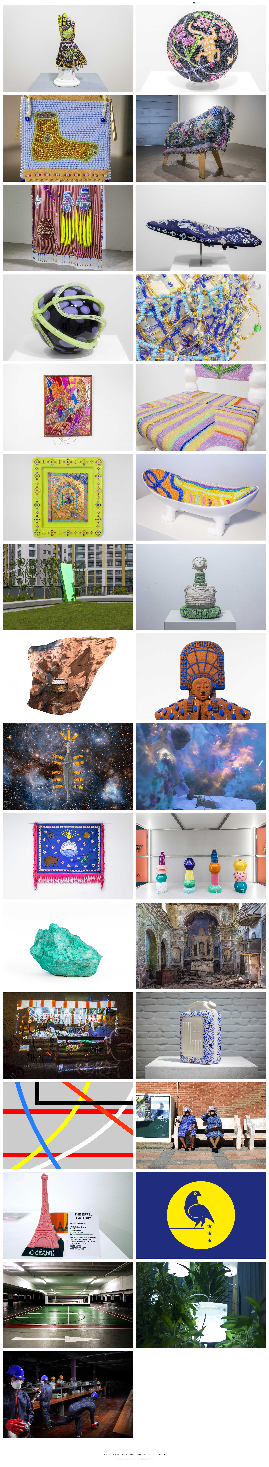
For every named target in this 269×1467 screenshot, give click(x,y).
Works (116, 1454)
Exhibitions (135, 1454)
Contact (148, 1454)
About (107, 1454)
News (124, 1454)
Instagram (160, 1454)
